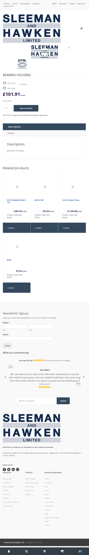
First (4, 330)
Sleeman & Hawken (51, 533)
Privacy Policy (8, 522)
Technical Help (25, 4)
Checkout (72, 4)
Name (6, 322)
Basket (54, 4)
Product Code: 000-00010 (44, 209)
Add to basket (26, 108)
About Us (7, 4)
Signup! (7, 345)
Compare (23, 84)
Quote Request (8, 502)
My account (81, 4)
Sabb (46, 529)
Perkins (47, 526)
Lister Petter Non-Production (29, 115)
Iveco (46, 506)
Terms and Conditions (11, 518)
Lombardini (48, 522)
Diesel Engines (30, 494)
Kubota (47, 514)
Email (6, 334)
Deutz (46, 494)
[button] (69, 48)
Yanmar (47, 541)
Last (30, 330)
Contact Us (36, 4)
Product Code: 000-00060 (72, 209)
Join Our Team (8, 6)
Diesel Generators (32, 498)
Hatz (46, 502)
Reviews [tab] (10, 133)
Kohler (46, 510)
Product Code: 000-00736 (17, 268)
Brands (15, 4)
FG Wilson (48, 498)
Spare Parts (44, 115)
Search (63, 416)
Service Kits (29, 502)
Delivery (6, 514)
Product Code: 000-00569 (17, 209)
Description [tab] (14, 126)
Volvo (46, 537)
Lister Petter (49, 518)
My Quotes (62, 4)
